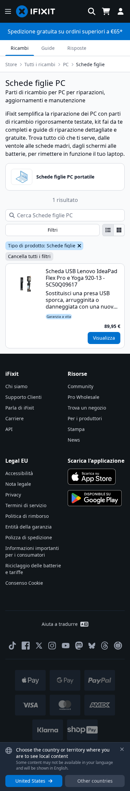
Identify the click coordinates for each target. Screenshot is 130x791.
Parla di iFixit (19, 408)
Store (11, 64)
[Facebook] (26, 646)
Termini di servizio (25, 505)
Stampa (76, 429)
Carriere (14, 418)
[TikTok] (12, 646)
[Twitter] (39, 646)
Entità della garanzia (28, 527)
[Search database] (92, 11)
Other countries (95, 781)
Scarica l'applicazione (96, 460)
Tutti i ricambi (39, 64)
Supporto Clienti (23, 397)
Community (80, 386)
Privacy (13, 494)
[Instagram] (52, 646)
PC (66, 64)
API (9, 429)
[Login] (120, 11)
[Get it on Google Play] (95, 498)
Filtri (53, 230)
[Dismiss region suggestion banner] (122, 749)
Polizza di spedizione (28, 537)
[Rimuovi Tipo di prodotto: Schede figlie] (79, 245)
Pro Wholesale (83, 397)
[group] (113, 230)
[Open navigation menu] (8, 11)
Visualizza (104, 338)
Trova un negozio (87, 408)
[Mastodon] (79, 646)
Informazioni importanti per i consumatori (32, 551)
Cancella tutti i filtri (29, 256)
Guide (48, 48)
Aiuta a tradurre (60, 624)
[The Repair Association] (118, 646)
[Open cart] (106, 11)
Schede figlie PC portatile (65, 177)
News (74, 440)
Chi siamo (16, 386)
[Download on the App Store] (92, 477)
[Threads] (105, 646)
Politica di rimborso (27, 516)
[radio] (108, 230)
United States (30, 781)
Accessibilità (19, 473)
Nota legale (18, 484)
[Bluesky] (91, 645)
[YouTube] (66, 646)
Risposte (76, 48)
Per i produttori (85, 418)
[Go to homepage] (38, 11)
